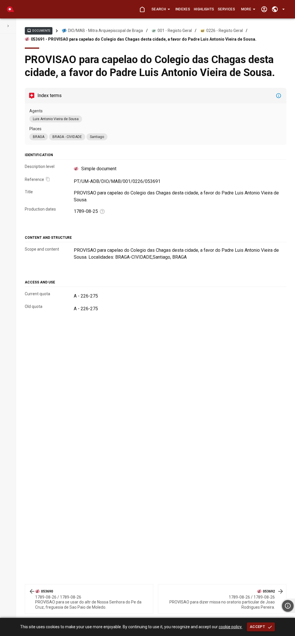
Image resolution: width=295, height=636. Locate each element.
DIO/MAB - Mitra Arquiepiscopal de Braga (105, 30)
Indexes (182, 9)
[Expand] (8, 26)
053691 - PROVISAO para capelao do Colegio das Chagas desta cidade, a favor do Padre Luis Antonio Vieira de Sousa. (143, 39)
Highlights (204, 9)
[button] (161, 9)
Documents (38, 31)
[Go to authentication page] (264, 9)
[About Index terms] (278, 95)
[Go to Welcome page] (142, 9)
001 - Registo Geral (175, 30)
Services (226, 9)
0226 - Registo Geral (224, 30)
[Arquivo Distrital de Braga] (10, 9)
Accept (257, 626)
